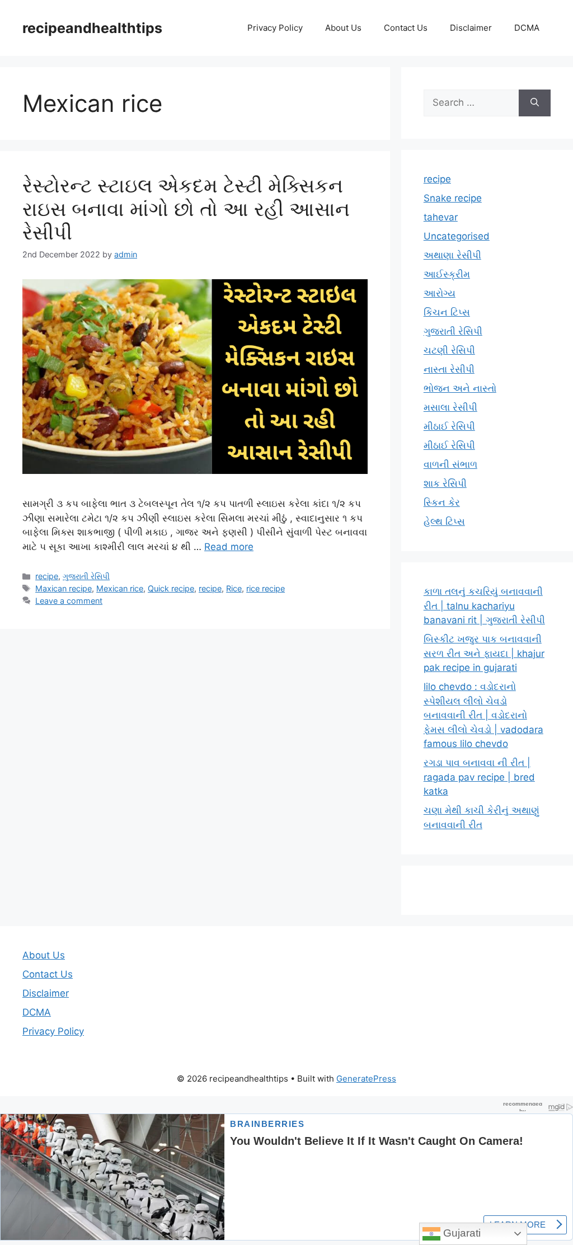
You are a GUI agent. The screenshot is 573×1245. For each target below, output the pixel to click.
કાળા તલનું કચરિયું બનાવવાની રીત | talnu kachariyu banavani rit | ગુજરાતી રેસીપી (484, 606)
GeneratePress (366, 1078)
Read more (228, 546)
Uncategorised (457, 236)
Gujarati (460, 1233)
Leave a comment (68, 600)
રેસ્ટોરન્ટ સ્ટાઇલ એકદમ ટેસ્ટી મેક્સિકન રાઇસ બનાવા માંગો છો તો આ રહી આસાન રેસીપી (186, 208)
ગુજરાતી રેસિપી (86, 576)
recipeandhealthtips (92, 28)
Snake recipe (453, 198)
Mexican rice (119, 588)
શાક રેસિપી (445, 483)
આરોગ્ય (439, 293)
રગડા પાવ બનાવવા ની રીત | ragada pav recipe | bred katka (479, 777)
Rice (234, 588)
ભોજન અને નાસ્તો (460, 388)
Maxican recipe (63, 588)
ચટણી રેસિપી (449, 350)
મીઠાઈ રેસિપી (449, 426)
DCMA (526, 27)
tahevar (441, 217)
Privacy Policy (275, 27)
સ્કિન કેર (442, 502)
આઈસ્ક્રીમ (447, 274)
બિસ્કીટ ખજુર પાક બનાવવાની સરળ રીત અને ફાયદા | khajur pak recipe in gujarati (484, 653)
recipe (46, 576)
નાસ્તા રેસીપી (449, 369)
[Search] (535, 103)
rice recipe (265, 588)
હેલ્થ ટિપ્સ (444, 521)
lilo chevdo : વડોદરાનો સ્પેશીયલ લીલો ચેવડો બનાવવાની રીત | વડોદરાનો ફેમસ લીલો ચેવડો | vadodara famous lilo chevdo (483, 715)
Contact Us (406, 27)
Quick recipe (171, 588)
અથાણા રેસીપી (452, 255)
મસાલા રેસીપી (450, 407)
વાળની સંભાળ (450, 464)
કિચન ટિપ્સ (447, 312)
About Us (343, 27)
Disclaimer (471, 27)
